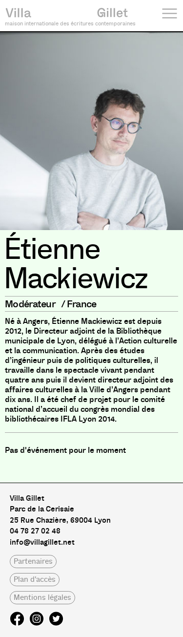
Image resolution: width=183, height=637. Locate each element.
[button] (33, 561)
